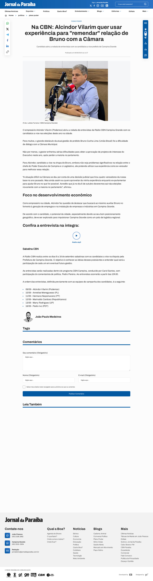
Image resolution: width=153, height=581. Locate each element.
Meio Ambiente (79, 558)
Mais (144, 11)
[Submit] (145, 4)
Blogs (99, 11)
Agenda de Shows (54, 534)
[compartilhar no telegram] (7, 35)
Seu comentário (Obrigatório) (35, 353)
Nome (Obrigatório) (31, 375)
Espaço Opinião (127, 561)
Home (11, 15)
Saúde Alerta (98, 545)
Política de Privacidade (130, 558)
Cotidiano (77, 550)
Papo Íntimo (98, 550)
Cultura (76, 536)
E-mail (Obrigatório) (87, 375)
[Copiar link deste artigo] (7, 51)
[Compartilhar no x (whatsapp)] (7, 29)
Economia (77, 539)
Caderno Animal (99, 534)
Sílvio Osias (98, 542)
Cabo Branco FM (127, 545)
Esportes (29, 11)
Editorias (115, 11)
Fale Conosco (126, 556)
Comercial (125, 553)
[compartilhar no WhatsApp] (7, 23)
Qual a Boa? (62, 11)
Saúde (75, 553)
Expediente (125, 550)
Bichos (76, 534)
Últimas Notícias (11, 11)
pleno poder (34, 15)
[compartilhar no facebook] (7, 40)
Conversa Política (100, 536)
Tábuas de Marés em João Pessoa (134, 536)
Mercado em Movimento (103, 547)
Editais (132, 11)
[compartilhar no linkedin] (7, 46)
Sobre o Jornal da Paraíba (131, 542)
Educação (77, 542)
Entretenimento (81, 11)
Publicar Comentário (76, 394)
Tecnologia (77, 556)
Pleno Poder (98, 539)
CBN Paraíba (126, 547)
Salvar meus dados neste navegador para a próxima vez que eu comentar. (51, 387)
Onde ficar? (51, 542)
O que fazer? (52, 536)
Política (46, 11)
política (21, 15)
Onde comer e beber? (55, 539)
